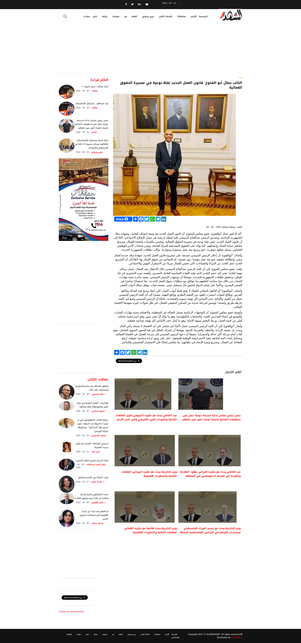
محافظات (181, 16)
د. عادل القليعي (99, 502)
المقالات (69, 634)
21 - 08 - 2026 (82, 451)
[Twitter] (132, 4)
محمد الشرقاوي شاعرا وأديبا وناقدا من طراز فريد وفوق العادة (91, 496)
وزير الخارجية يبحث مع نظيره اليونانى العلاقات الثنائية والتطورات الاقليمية (149, 473)
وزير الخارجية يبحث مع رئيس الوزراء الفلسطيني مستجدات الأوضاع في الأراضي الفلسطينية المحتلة (210, 530)
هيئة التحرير (175, 637)
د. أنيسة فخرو (98, 482)
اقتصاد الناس (165, 16)
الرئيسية (203, 16)
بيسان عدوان (97, 523)
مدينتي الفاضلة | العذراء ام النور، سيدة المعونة (91, 445)
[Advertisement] (150, 50)
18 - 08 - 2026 (82, 394)
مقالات (95, 91)
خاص (94, 16)
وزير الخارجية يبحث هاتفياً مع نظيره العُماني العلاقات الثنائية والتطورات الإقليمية (150, 530)
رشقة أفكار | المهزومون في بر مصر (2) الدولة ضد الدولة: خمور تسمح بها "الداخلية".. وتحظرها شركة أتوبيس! (92, 425)
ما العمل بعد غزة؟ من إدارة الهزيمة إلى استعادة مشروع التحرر (94, 515)
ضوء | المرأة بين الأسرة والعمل (93, 477)
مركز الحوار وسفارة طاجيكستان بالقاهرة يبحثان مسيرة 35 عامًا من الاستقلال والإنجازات (91, 144)
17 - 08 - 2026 (82, 482)
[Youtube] (147, 4)
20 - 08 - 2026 (82, 502)
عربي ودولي (148, 16)
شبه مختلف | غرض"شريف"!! (95, 86)
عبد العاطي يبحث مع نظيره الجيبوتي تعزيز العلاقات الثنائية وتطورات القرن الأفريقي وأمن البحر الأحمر (146, 417)
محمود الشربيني (99, 435)
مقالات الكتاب (97, 379)
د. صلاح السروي (99, 394)
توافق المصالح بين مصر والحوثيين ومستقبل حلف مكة (91, 388)
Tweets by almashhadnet (71, 611)
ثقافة (134, 16)
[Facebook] (126, 4)
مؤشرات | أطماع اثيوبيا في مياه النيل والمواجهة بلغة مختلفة (92, 405)
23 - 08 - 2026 (82, 91)
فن (125, 16)
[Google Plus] (139, 4)
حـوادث (86, 16)
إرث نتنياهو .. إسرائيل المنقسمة (92, 103)
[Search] (65, 16)
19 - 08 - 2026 (82, 411)
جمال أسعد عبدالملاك (96, 464)
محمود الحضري (98, 411)
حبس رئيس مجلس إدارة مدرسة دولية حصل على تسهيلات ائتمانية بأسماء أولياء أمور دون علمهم (211, 417)
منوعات (115, 16)
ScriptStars (236, 637)
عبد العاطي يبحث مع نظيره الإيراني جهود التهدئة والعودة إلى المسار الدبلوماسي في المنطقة (210, 473)
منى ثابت (96, 451)
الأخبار (194, 16)
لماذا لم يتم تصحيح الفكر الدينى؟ (92, 460)
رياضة (105, 16)
